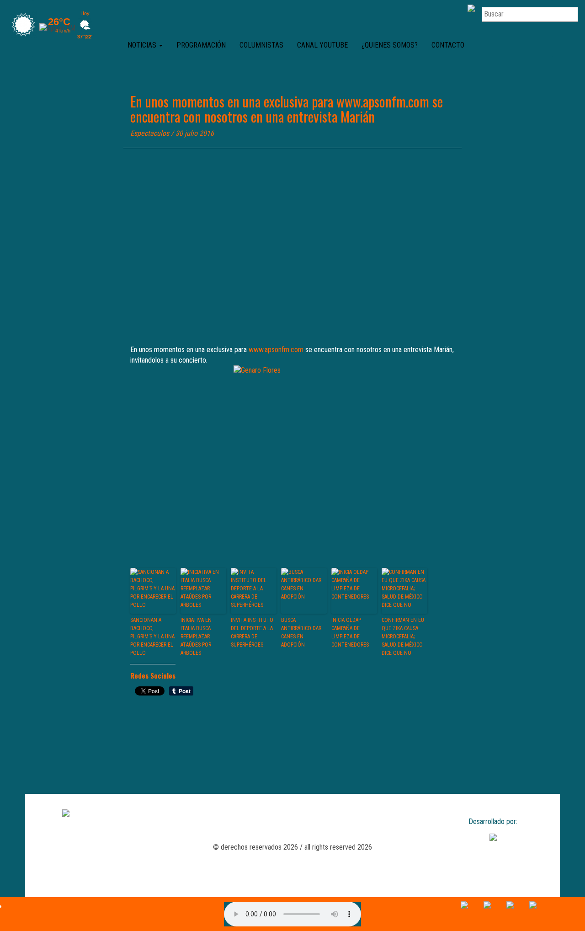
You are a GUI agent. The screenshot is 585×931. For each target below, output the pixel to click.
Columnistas (261, 45)
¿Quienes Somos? (390, 45)
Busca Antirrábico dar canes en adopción (301, 632)
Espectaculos (149, 133)
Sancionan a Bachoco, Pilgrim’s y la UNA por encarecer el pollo (152, 636)
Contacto (447, 45)
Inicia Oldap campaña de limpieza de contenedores (350, 632)
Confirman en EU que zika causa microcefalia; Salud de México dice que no (403, 636)
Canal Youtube (322, 45)
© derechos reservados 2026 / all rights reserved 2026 (292, 847)
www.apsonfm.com (276, 349)
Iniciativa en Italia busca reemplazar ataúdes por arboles (196, 636)
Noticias (143, 45)
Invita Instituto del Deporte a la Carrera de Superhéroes (252, 632)
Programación (201, 45)
